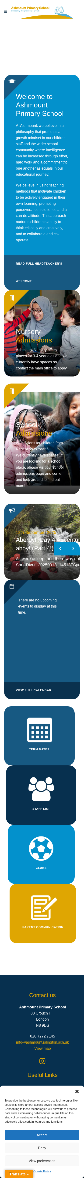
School (34, 429)
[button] (77, 1091)
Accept (42, 1135)
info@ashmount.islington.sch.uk (42, 1042)
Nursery (34, 336)
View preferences (42, 1161)
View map (42, 1048)
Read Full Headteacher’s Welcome (39, 272)
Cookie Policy (42, 1171)
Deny (42, 1148)
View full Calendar (34, 690)
